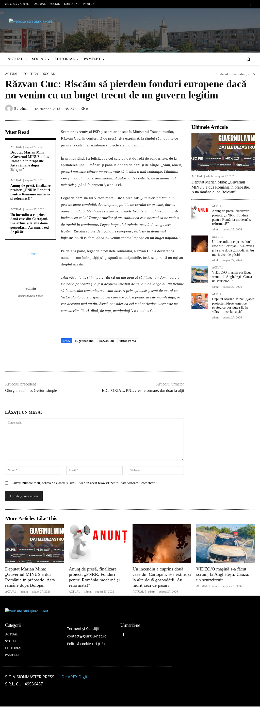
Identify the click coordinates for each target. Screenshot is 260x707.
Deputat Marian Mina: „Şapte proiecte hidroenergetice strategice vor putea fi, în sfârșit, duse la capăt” (233, 305)
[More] (249, 108)
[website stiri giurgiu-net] (130, 30)
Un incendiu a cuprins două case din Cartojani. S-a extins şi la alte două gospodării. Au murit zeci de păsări (29, 223)
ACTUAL (11, 73)
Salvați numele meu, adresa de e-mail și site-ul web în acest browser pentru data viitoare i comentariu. (84, 483)
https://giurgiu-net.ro (30, 295)
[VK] (226, 108)
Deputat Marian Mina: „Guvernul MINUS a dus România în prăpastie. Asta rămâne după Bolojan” (29, 160)
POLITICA (30, 73)
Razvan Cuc (106, 341)
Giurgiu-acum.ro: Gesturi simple (31, 390)
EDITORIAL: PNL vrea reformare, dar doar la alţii (143, 390)
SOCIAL (49, 73)
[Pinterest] (214, 108)
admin (24, 108)
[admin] (9, 108)
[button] (248, 59)
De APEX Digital (76, 677)
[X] (203, 108)
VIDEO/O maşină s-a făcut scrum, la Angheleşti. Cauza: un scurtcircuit (232, 277)
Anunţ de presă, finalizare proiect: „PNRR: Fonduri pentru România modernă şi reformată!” (30, 192)
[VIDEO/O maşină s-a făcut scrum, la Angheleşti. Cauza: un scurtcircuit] (199, 274)
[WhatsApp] (238, 108)
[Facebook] (251, 4)
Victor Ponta (127, 341)
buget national (84, 341)
